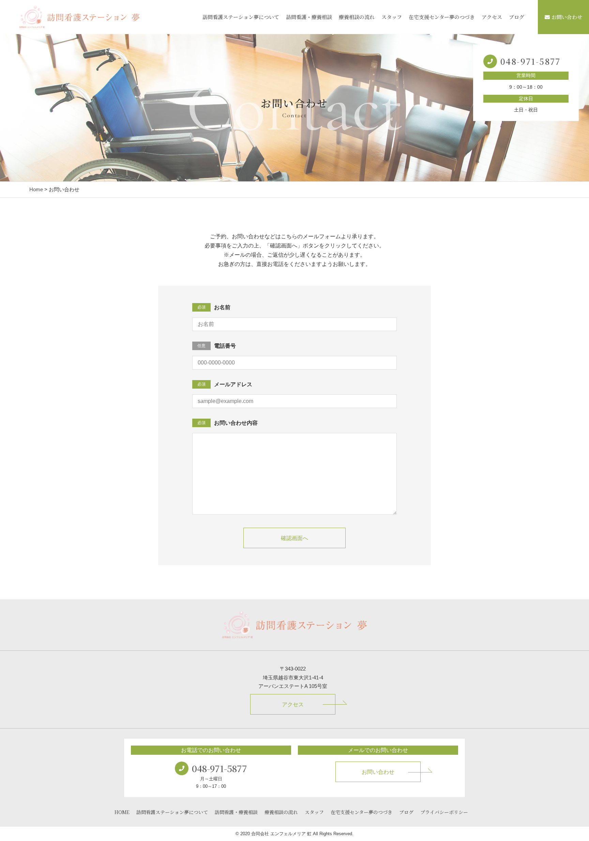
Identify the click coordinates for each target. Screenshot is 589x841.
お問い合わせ (567, 16)
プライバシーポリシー (444, 812)
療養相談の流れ (357, 16)
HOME (122, 812)
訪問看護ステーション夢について (240, 16)
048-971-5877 (530, 61)
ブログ (516, 16)
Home (36, 189)
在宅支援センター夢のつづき (442, 16)
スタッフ (391, 16)
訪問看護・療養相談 (309, 16)
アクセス (492, 16)
